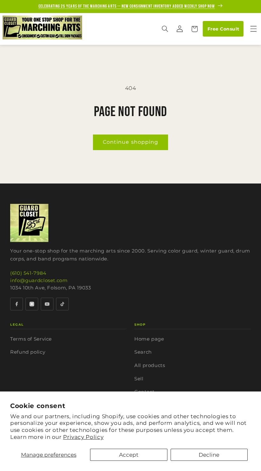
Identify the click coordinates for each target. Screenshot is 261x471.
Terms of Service (31, 339)
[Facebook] (16, 304)
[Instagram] (31, 304)
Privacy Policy (83, 437)
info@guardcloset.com (39, 280)
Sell (139, 379)
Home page (149, 339)
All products (149, 365)
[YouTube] (47, 304)
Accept (128, 455)
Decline (209, 455)
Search (143, 352)
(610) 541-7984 (28, 273)
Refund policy (27, 352)
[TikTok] (62, 304)
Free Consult (223, 28)
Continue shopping (130, 142)
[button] (165, 29)
